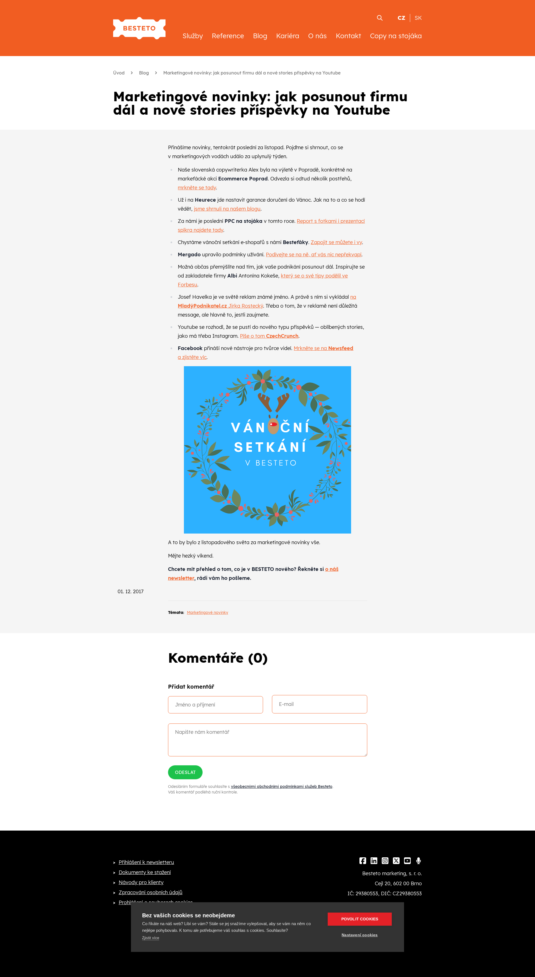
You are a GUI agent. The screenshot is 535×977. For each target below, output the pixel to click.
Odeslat (185, 772)
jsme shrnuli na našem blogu (227, 209)
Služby (193, 36)
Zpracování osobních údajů (151, 892)
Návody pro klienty (141, 882)
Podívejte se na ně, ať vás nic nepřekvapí (313, 254)
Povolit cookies (359, 919)
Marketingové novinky (207, 612)
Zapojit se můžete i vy (336, 242)
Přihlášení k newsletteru (146, 862)
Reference (228, 36)
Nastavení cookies (360, 935)
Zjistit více (150, 938)
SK (418, 17)
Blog (260, 36)
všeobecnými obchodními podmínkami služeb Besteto (281, 786)
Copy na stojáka (396, 36)
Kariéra (287, 36)
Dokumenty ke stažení (145, 872)
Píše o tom (269, 336)
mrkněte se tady (197, 187)
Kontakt (348, 36)
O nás (317, 36)
